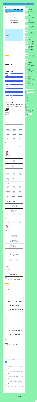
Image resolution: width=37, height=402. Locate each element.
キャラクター (10, 4)
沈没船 (14, 192)
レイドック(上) (8, 35)
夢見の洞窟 (8, 187)
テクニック (5, 4)
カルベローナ (20, 139)
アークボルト (8, 146)
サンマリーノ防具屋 (8, 36)
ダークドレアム (7, 183)
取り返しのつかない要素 (14, 246)
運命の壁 (20, 191)
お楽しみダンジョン (20, 196)
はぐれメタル (20, 222)
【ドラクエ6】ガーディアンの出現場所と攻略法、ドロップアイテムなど (31, 66)
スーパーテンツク (14, 130)
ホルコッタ (14, 146)
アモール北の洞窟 (14, 187)
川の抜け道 (20, 186)
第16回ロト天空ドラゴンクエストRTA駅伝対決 (13, 260)
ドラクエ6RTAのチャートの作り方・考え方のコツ (14, 254)
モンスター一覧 (13, 166)
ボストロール (8, 134)
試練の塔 (5, 97)
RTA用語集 (14, 255)
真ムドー (8, 174)
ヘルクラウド (20, 178)
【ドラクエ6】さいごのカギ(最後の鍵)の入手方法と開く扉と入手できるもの (31, 31)
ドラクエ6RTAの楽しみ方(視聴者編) (13, 259)
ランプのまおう (20, 134)
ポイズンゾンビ (7, 173)
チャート (10, 3)
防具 (14, 4)
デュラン (20, 179)
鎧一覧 (14, 160)
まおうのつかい (13, 178)
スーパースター (19, 221)
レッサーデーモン (8, 130)
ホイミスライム (20, 129)
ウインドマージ (20, 130)
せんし (8, 214)
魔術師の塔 (8, 192)
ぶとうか (14, 214)
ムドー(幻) (14, 173)
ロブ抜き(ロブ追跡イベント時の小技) (13, 245)
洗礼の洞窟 (14, 191)
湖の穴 (7, 196)
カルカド (20, 138)
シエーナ (14, 137)
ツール (28, 3)
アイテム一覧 (14, 165)
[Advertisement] (14, 25)
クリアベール (14, 139)
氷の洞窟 (20, 192)
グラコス (8, 178)
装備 (19, 4)
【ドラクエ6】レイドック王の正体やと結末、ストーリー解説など (31, 80)
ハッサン (14, 122)
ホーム (5, 3)
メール (6, 354)
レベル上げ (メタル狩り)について (14, 17)
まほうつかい (20, 214)
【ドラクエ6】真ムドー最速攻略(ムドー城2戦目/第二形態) (14, 305)
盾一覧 (14, 161)
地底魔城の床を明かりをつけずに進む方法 (14, 241)
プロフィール (24, 4)
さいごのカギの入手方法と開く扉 (14, 236)
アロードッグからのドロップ (9, 38)
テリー (14, 179)
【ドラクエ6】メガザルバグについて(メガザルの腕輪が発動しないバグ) (15, 313)
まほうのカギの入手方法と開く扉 (14, 235)
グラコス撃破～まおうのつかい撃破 (13, 210)
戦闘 (19, 3)
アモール (8, 138)
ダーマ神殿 (14, 138)
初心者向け (24, 3)
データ (14, 3)
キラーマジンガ (7, 179)
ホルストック (20, 146)
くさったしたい (14, 129)
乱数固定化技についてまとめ (14, 14)
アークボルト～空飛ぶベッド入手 (14, 206)
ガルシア (14, 174)
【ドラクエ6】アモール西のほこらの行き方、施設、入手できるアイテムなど (31, 85)
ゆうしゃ (8, 222)
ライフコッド (7, 137)
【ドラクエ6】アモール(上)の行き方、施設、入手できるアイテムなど (31, 15)
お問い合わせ (28, 4)
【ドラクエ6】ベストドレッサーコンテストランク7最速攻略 (14, 297)
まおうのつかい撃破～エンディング (13, 211)
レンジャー (14, 221)
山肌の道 (8, 186)
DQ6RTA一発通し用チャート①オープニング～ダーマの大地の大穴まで (15, 301)
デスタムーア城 (13, 196)
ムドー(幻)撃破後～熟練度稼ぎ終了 (13, 205)
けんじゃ (8, 221)
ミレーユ (20, 122)
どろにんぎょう (7, 129)
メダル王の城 (7, 139)
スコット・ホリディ (20, 174)
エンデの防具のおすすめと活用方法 (13, 240)
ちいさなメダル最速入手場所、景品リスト (14, 20)
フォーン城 (14, 147)
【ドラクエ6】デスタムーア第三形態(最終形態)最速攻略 (14, 334)
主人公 (7, 122)
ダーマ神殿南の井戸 (8, 191)
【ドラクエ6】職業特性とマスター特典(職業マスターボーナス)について (31, 54)
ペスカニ (20, 147)
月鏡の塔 (20, 187)
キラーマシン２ (14, 134)
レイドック (20, 137)
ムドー (20, 173)
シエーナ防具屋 (8, 34)
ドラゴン (14, 222)
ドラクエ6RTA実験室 (18, 400)
